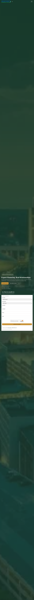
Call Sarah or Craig (5, 283)
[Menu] (32, 1)
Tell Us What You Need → (13, 283)
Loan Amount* (4, 301)
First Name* (3, 305)
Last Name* (3, 308)
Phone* (3, 312)
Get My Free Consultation (17, 324)
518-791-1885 (9, 327)
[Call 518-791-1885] (12, 1)
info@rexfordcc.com (14, 327)
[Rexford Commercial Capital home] (6, 2)
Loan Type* (3, 297)
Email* (3, 316)
